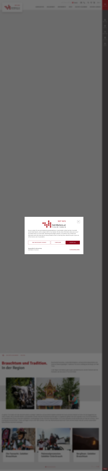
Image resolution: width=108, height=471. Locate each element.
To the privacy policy (75, 249)
